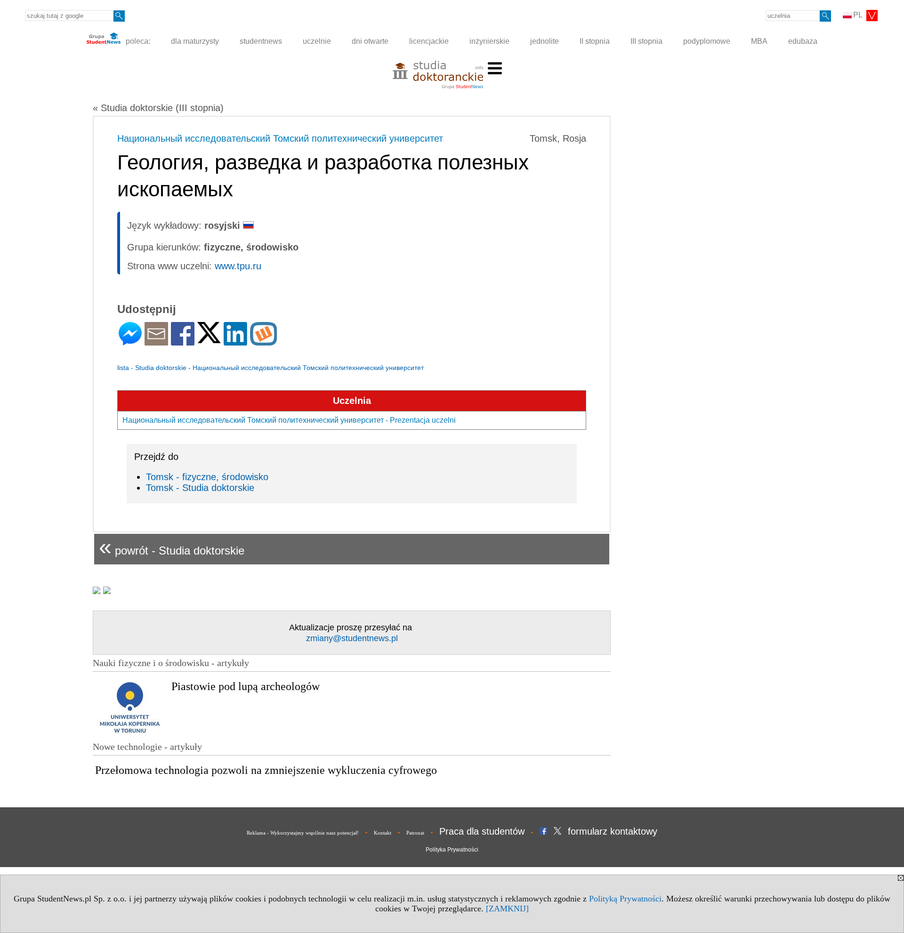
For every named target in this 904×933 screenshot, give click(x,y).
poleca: (137, 41)
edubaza (802, 41)
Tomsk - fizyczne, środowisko (207, 477)
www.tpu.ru (238, 266)
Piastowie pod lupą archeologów (245, 686)
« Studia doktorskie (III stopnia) (158, 108)
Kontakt (382, 833)
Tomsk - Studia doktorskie (200, 488)
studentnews (261, 41)
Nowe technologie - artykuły (147, 746)
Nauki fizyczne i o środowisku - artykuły (171, 663)
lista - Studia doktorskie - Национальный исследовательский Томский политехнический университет (270, 367)
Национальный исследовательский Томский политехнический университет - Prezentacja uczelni (289, 420)
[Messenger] (130, 341)
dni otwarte (370, 41)
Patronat (415, 833)
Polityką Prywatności (625, 898)
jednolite (544, 41)
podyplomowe (706, 41)
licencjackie (429, 41)
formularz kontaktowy (612, 831)
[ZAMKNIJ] (507, 908)
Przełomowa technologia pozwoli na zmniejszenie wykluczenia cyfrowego (266, 770)
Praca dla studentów (482, 831)
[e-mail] (156, 341)
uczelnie (317, 41)
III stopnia (646, 41)
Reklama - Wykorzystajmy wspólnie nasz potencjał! (303, 833)
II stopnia (595, 41)
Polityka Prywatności (452, 849)
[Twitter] (209, 339)
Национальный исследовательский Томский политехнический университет (280, 138)
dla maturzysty (195, 41)
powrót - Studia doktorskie (171, 546)
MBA (759, 41)
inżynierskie (489, 41)
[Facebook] (182, 341)
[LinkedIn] (235, 341)
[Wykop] (263, 341)
